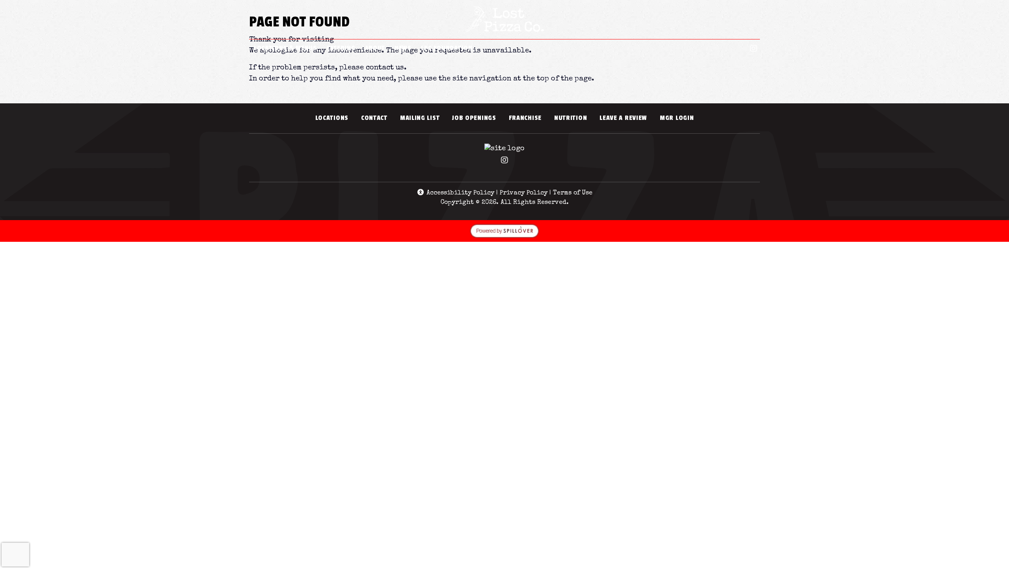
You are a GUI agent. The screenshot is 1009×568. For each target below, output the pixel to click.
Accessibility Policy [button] (459, 193)
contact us (385, 67)
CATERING (341, 48)
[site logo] (504, 20)
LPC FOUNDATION (447, 48)
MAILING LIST (419, 118)
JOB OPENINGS (474, 118)
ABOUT (375, 48)
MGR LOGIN (680, 118)
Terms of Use (572, 193)
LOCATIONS (331, 118)
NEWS (403, 48)
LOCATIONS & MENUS (285, 48)
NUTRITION (573, 118)
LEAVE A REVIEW (626, 118)
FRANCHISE (525, 118)
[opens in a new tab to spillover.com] (504, 230)
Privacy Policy (523, 193)
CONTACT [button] (377, 118)
